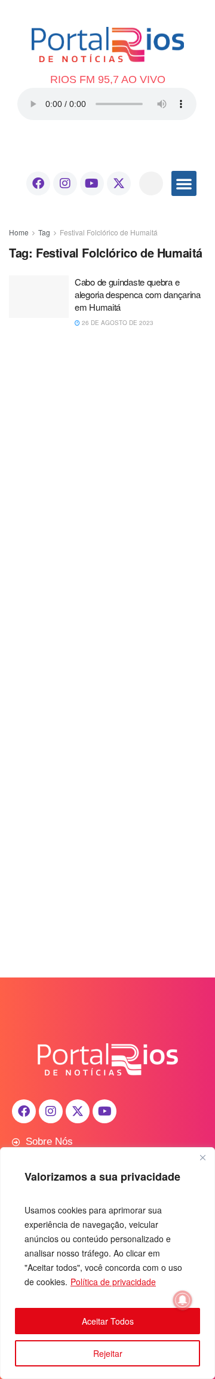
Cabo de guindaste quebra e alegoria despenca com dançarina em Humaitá (138, 294)
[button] (151, 183)
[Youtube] (92, 183)
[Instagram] (65, 183)
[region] (107, 1263)
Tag (44, 232)
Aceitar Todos (108, 1321)
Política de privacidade (113, 1282)
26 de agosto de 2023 (116, 322)
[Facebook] (38, 183)
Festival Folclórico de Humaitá (109, 232)
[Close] (202, 1157)
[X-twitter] (119, 183)
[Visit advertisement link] (107, 448)
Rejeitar (107, 1353)
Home (19, 232)
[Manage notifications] (182, 1300)
